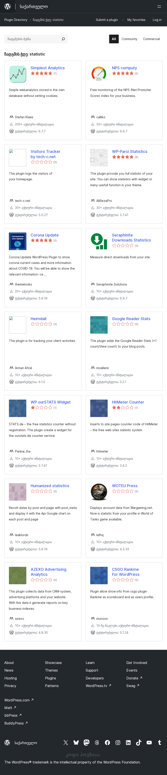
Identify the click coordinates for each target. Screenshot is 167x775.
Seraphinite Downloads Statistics (131, 237)
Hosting (10, 678)
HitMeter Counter (128, 402)
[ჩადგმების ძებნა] (63, 39)
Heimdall (38, 318)
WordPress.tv (99, 686)
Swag (133, 686)
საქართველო (26, 743)
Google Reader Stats (131, 318)
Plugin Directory (15, 20)
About (9, 662)
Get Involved (136, 662)
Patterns (52, 686)
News (8, 670)
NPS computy (124, 68)
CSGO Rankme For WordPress (126, 572)
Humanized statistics (50, 485)
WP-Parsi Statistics (129, 151)
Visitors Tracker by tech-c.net (45, 154)
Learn (90, 662)
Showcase (53, 662)
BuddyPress (16, 723)
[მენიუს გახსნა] (160, 6)
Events (131, 670)
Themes (51, 670)
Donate (134, 678)
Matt (10, 708)
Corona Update (45, 235)
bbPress (13, 715)
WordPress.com (19, 700)
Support (92, 670)
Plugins (50, 678)
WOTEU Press (125, 485)
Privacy (10, 686)
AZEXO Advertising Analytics (48, 572)
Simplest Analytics (48, 68)
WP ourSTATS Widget (51, 402)
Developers (95, 678)
